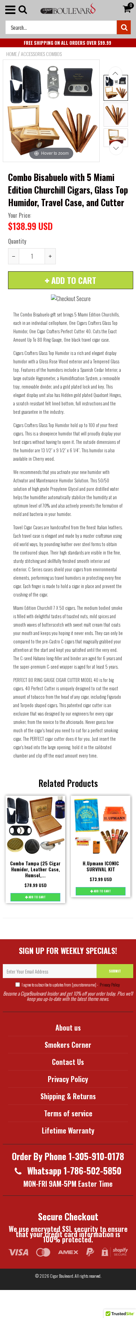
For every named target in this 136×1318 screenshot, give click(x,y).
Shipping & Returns (68, 1096)
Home (11, 53)
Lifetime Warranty (68, 1130)
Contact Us (68, 1062)
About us (68, 1027)
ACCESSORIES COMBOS (41, 53)
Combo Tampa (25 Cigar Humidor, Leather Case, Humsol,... (35, 869)
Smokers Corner (68, 1044)
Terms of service (68, 1113)
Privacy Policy (109, 985)
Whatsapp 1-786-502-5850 (73, 1170)
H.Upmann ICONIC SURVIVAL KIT (101, 866)
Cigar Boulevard (61, 1276)
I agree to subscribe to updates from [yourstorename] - (71, 985)
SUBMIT (115, 971)
